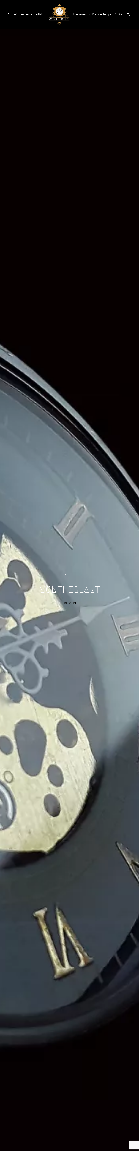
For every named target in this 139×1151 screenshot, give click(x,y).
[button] (128, 14)
